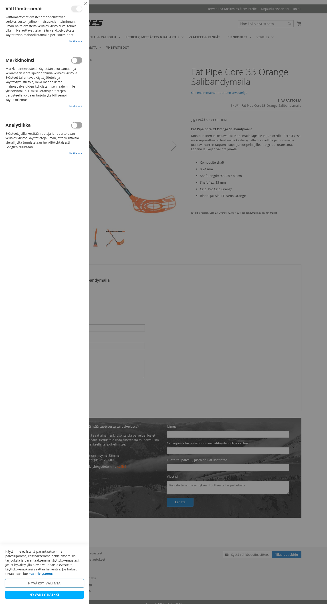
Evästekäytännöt (41, 574)
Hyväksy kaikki (44, 594)
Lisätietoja (75, 41)
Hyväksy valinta (44, 583)
